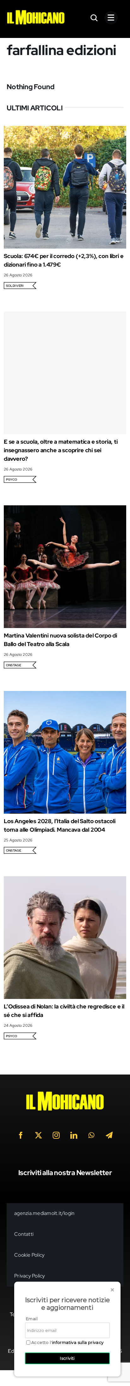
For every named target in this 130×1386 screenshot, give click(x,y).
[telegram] (109, 1135)
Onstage (13, 665)
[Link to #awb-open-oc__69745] (94, 17)
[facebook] (21, 1135)
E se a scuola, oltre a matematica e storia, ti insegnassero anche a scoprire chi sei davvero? (61, 450)
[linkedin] (74, 1135)
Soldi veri (14, 286)
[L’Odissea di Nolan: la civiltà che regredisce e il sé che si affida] (65, 880)
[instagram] (56, 1135)
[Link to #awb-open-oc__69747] (111, 17)
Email (32, 1318)
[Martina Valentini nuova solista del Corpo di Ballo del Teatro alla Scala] (65, 509)
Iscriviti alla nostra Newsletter (65, 1172)
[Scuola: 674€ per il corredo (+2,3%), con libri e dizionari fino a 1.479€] (65, 130)
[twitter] (38, 1135)
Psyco (11, 479)
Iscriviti (67, 1358)
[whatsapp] (91, 1135)
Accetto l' (67, 1342)
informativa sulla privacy (78, 1342)
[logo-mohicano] (36, 11)
